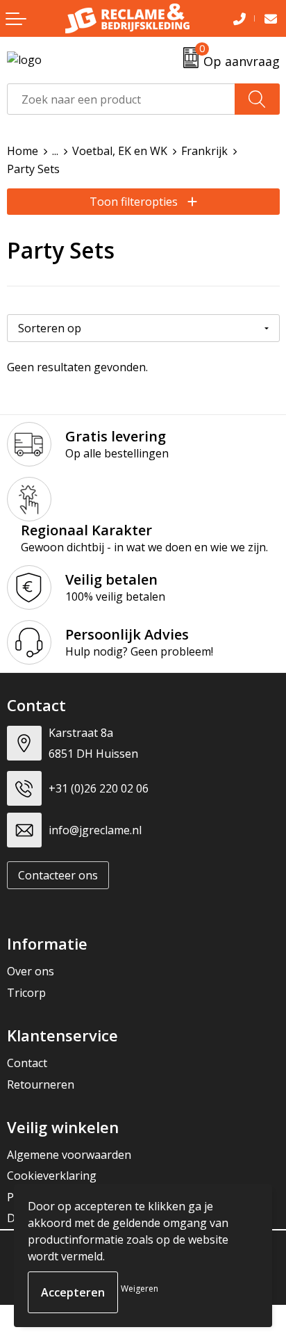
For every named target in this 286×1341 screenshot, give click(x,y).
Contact (27, 1063)
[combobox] (121, 99)
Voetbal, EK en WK (119, 151)
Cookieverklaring (51, 1175)
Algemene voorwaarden (69, 1154)
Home (22, 151)
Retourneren (40, 1084)
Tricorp (26, 992)
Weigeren (139, 1288)
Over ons (30, 971)
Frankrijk (204, 151)
